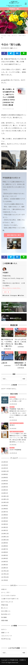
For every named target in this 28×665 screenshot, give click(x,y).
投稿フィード (5, 632)
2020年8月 (4, 477)
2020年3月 (4, 487)
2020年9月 (4, 474)
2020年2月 (4, 490)
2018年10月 (5, 540)
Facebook (6, 295)
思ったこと (14, 48)
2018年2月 (4, 565)
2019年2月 (4, 527)
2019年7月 (4, 512)
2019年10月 (5, 502)
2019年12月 (5, 496)
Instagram (14, 295)
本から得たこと (5, 611)
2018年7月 (4, 549)
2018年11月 (5, 537)
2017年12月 (5, 571)
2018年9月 (4, 543)
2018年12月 (5, 533)
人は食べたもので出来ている (9, 599)
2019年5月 (4, 518)
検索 (24, 379)
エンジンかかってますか (8, 595)
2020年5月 (4, 481)
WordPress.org (5, 639)
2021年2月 (4, 465)
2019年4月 (4, 521)
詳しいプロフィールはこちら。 (12, 288)
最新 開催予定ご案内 (14, 235)
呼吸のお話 (4, 605)
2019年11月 (5, 499)
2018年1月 (4, 568)
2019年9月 (4, 505)
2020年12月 (5, 471)
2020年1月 (4, 493)
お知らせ (4, 589)
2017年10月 (5, 577)
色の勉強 (4, 617)
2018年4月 (4, 558)
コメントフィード (6, 636)
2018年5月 (4, 555)
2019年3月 (4, 524)
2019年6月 (4, 515)
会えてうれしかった (7, 602)
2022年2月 (4, 462)
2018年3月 (4, 561)
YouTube (21, 295)
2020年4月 (4, 484)
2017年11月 (5, 574)
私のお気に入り (5, 614)
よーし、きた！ (5, 592)
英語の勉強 (4, 620)
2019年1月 (4, 530)
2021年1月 (4, 468)
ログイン (4, 629)
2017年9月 (4, 580)
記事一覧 (6, 292)
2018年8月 (4, 546)
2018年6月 (4, 552)
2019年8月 (4, 509)
